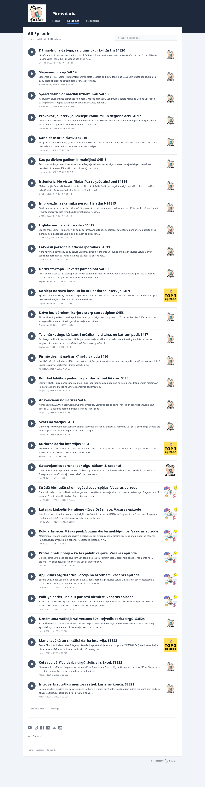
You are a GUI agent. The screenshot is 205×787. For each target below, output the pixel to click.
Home (56, 20)
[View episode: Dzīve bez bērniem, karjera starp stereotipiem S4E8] (170, 317)
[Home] (37, 13)
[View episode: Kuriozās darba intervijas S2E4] (170, 448)
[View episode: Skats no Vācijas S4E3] (170, 426)
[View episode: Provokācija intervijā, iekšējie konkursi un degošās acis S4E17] (170, 120)
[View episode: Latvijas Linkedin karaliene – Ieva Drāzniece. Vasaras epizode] (170, 513)
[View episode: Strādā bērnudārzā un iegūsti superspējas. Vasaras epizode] (170, 492)
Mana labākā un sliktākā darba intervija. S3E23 (78, 640)
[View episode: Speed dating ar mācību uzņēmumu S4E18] (170, 98)
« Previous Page (37, 708)
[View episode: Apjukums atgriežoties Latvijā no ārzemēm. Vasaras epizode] (170, 579)
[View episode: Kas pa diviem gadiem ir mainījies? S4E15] (170, 164)
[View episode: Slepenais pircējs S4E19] (170, 76)
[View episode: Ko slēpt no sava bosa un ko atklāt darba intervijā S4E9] (170, 295)
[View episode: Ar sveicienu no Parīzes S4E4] (170, 404)
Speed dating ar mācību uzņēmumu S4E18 (74, 94)
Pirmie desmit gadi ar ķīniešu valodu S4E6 (73, 356)
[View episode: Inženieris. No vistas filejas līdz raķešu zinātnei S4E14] (170, 186)
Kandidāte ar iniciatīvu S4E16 (63, 137)
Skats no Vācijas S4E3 (56, 422)
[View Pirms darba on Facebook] (42, 727)
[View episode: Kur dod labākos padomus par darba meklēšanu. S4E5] (170, 382)
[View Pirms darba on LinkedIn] (48, 727)
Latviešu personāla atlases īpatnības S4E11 (74, 247)
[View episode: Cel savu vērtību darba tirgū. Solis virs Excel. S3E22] (170, 667)
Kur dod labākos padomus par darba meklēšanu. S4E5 (83, 378)
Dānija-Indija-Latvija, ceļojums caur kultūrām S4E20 (82, 50)
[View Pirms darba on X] (54, 727)
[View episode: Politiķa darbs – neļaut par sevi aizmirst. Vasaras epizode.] (170, 601)
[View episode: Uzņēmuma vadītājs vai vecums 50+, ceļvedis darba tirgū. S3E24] (170, 623)
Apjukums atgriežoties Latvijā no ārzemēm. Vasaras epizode (89, 575)
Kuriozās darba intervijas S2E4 (64, 443)
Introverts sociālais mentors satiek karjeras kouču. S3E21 (86, 684)
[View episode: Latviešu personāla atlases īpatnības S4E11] (170, 251)
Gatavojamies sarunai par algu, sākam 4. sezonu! (80, 465)
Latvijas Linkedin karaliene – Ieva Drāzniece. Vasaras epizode (90, 509)
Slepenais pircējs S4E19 (58, 72)
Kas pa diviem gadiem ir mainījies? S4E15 (73, 159)
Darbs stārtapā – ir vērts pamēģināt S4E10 (74, 269)
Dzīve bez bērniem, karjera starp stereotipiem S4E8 (81, 312)
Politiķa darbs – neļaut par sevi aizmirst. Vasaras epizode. (86, 596)
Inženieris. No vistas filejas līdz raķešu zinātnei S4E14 (83, 181)
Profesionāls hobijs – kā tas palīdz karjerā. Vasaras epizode (88, 553)
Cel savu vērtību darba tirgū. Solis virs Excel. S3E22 (80, 662)
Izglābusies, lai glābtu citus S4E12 (66, 225)
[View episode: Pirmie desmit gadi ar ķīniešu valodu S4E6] (170, 360)
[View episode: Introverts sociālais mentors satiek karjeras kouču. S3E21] (170, 688)
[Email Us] (60, 727)
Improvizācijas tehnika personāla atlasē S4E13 (77, 203)
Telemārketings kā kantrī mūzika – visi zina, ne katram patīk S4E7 (93, 334)
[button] (32, 52)
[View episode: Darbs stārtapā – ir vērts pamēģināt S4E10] (170, 273)
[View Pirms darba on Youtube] (30, 727)
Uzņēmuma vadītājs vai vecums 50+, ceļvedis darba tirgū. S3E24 (92, 618)
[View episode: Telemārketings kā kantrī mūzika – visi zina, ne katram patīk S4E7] (170, 339)
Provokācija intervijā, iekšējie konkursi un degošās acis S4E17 (90, 115)
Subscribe (93, 20)
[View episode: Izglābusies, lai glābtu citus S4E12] (170, 229)
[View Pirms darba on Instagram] (36, 727)
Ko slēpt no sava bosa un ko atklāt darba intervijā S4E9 (84, 290)
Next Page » (55, 708)
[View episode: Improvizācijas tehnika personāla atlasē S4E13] (170, 207)
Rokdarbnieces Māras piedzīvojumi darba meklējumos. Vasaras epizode (98, 531)
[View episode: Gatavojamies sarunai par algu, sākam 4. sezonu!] (170, 470)
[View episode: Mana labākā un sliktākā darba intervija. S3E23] (170, 645)
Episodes (73, 20)
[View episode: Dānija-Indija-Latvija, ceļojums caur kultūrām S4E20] (170, 54)
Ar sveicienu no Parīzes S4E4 (62, 400)
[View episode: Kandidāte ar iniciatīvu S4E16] (170, 142)
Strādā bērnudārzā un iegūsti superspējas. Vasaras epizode (88, 487)
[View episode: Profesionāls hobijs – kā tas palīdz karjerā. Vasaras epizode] (170, 557)
